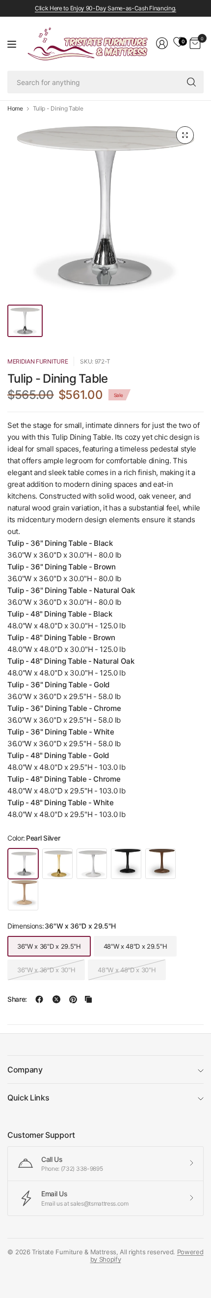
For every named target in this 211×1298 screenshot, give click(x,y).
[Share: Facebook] (39, 999)
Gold (57, 863)
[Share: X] (56, 999)
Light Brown (23, 895)
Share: (17, 999)
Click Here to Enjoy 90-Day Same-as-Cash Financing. (105, 8)
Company (25, 1069)
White (91, 863)
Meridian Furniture (37, 361)
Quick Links (28, 1097)
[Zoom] (185, 135)
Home (15, 109)
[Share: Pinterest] (73, 999)
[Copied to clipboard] (88, 999)
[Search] (191, 82)
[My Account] (162, 43)
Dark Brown (160, 863)
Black (126, 863)
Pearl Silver (23, 863)
